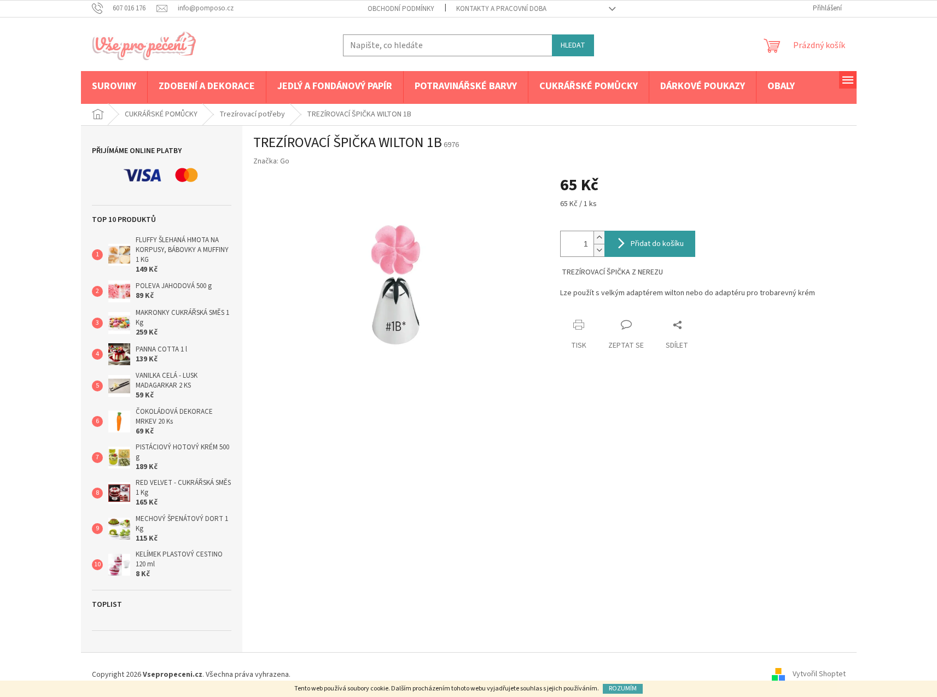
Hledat (573, 45)
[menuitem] (114, 87)
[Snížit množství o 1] (598, 250)
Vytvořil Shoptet (819, 674)
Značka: (271, 161)
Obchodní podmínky (401, 9)
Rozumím (623, 688)
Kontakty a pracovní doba (501, 9)
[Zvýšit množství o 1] (598, 237)
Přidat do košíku (657, 243)
